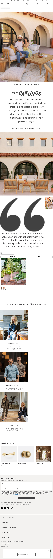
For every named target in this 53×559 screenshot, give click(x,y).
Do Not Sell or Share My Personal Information (22, 502)
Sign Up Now (26, 498)
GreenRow (42, 0)
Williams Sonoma (23, 0)
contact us (32, 493)
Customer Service (8, 517)
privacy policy (10, 504)
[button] (8, 4)
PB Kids (15, 0)
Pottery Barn (11, 0)
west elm (32, 0)
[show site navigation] (2, 4)
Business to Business (4, 0)
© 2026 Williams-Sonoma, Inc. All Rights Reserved (12, 541)
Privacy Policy (4, 546)
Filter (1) (12, 256)
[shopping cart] (47, 4)
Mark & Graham (37, 0)
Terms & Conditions (5, 543)
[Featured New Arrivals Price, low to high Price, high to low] (39, 257)
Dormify (46, 0)
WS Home (28, 0)
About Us (5, 522)
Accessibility (4, 544)
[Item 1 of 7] (13, 271)
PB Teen (18, 0)
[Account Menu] (37, 4)
